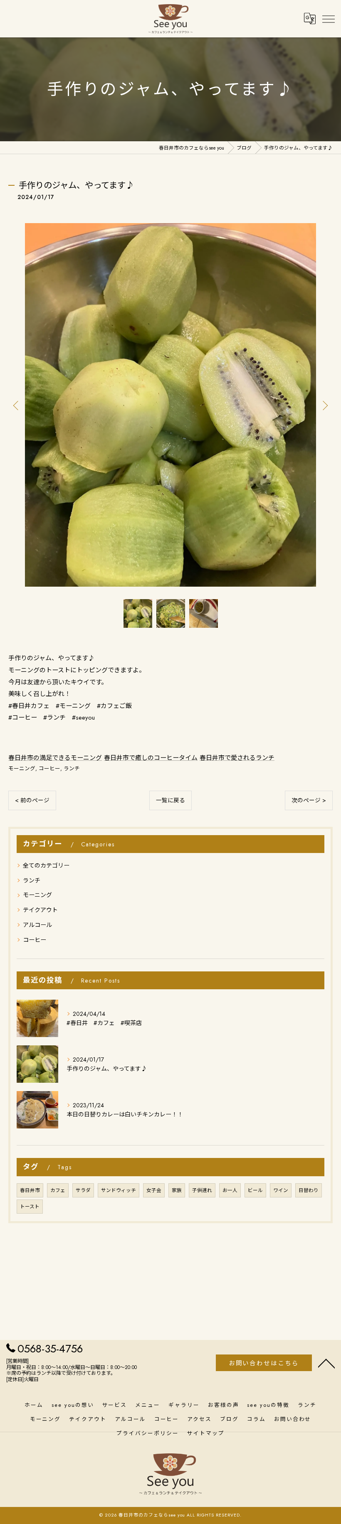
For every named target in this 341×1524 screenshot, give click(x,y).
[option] (170, 405)
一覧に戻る (170, 800)
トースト (30, 1206)
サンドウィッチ (118, 1190)
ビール (255, 1190)
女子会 (153, 1190)
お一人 (229, 1190)
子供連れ (202, 1190)
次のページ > (309, 800)
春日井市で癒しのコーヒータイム (151, 757)
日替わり (309, 1190)
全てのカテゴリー (46, 865)
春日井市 (30, 1190)
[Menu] (328, 18)
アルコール (37, 925)
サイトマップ (206, 1433)
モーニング (21, 768)
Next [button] (324, 405)
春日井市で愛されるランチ (237, 757)
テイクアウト (40, 910)
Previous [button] (16, 405)
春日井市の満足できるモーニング (55, 757)
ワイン (280, 1190)
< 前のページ (32, 800)
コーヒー (49, 768)
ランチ (72, 768)
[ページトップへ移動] (326, 1362)
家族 (177, 1190)
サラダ (83, 1190)
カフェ (57, 1190)
